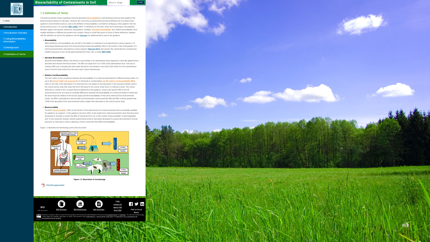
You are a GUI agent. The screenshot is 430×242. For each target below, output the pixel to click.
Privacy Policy (109, 216)
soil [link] (103, 81)
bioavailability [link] (93, 18)
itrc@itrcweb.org (90, 216)
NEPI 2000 (106, 52)
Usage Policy (119, 216)
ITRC (142, 215)
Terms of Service (100, 216)
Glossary (83, 35)
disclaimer (122, 215)
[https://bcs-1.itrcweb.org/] (17, 9)
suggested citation (112, 215)
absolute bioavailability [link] (101, 30)
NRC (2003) (73, 27)
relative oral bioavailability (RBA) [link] (122, 81)
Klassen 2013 (94, 49)
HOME (140, 2)
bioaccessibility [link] (59, 110)
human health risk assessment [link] (65, 81)
